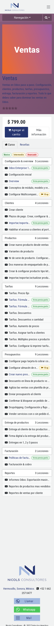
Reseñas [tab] (24, 144)
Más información (39, 132)
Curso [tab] (11, 144)
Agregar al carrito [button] (17, 132)
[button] (47, 17)
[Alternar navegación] (48, 6)
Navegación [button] (21, 17)
